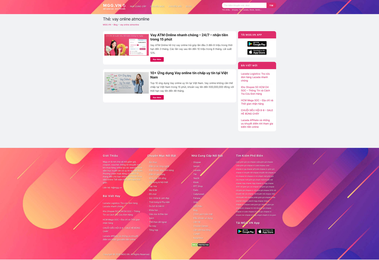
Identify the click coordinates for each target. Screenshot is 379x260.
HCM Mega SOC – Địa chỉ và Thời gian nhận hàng (121, 221)
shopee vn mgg (251, 215)
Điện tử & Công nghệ (159, 166)
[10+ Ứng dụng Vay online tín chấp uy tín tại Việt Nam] (126, 82)
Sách (151, 218)
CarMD (196, 234)
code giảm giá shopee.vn (245, 166)
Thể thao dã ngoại (158, 222)
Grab (195, 202)
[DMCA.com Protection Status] (200, 244)
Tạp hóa (153, 186)
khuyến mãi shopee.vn (267, 173)
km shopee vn (250, 176)
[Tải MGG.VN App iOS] (257, 51)
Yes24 (196, 178)
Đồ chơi (152, 194)
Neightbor (198, 238)
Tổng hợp (153, 230)
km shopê (259, 176)
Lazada (245, 10)
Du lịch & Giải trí (156, 206)
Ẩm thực (153, 162)
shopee (266, 201)
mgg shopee (246, 183)
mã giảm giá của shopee (249, 187)
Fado (195, 190)
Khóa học (153, 210)
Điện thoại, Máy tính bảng (161, 170)
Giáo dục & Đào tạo (158, 214)
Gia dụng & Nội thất (158, 182)
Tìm (271, 5)
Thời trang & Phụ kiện (159, 202)
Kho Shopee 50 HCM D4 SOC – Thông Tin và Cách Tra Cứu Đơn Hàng (255, 90)
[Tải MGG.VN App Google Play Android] (257, 43)
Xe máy (152, 226)
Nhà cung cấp (138, 6)
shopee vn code (242, 212)
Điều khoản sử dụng (203, 218)
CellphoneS (198, 194)
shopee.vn (240, 205)
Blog (189, 6)
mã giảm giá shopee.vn (244, 190)
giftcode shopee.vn (260, 169)
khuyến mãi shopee (251, 173)
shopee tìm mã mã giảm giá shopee (258, 208)
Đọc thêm (157, 59)
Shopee (235, 10)
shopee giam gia (267, 205)
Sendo (257, 10)
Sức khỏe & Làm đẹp (159, 198)
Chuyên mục (157, 6)
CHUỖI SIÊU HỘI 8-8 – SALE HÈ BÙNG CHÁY (121, 230)
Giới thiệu (197, 206)
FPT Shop (198, 186)
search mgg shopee (255, 201)
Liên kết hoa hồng (202, 230)
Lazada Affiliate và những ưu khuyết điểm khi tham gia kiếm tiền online (257, 123)
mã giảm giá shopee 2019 (263, 190)
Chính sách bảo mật (203, 214)
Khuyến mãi (175, 6)
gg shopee (248, 169)
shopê (259, 215)
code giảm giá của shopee (246, 162)
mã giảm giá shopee (266, 187)
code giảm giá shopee (264, 162)
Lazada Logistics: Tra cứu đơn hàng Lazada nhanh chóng (255, 77)
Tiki (240, 10)
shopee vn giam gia (255, 212)
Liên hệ (196, 222)
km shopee (240, 176)
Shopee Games (200, 226)
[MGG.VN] (115, 6)
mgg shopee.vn (258, 183)
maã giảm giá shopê (252, 180)
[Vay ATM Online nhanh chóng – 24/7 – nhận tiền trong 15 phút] (126, 44)
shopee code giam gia (252, 205)
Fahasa (196, 198)
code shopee (260, 166)
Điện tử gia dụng (157, 174)
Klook (252, 10)
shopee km (240, 208)
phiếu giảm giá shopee (262, 197)
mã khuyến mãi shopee (262, 194)
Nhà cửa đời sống (157, 178)
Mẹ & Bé (153, 190)
